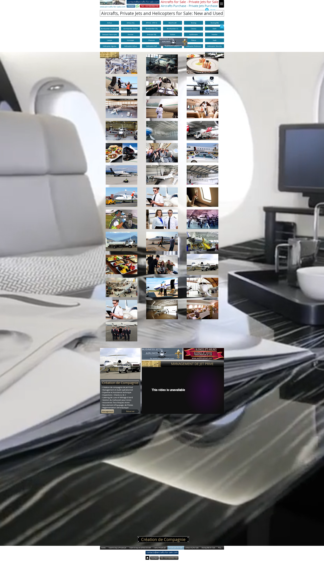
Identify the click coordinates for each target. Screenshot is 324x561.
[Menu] (221, 4)
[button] (189, 2)
